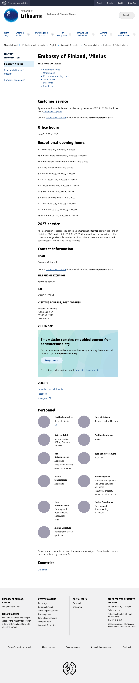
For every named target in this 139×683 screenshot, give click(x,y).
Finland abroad (11, 45)
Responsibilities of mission (13, 72)
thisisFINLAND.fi (115, 620)
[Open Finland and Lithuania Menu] (93, 34)
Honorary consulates (14, 79)
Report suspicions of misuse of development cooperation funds (122, 625)
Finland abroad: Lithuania (33, 45)
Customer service (51, 69)
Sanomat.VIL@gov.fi (52, 111)
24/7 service (49, 79)
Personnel (48, 82)
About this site (48, 647)
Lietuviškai (132, 3)
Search (130, 15)
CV (55, 424)
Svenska (110, 3)
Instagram (43, 398)
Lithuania (42, 569)
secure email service (56, 117)
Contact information (70, 45)
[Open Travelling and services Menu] (52, 34)
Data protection (73, 647)
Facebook (43, 393)
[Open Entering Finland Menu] (28, 34)
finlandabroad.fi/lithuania (50, 389)
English (52, 45)
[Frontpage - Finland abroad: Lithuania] (11, 15)
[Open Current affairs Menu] (111, 34)
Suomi (99, 3)
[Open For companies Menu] (70, 34)
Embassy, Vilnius (91, 45)
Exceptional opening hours (56, 76)
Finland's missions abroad (19, 647)
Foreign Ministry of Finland (119, 606)
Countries (48, 86)
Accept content (51, 360)
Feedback (127, 647)
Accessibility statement (101, 647)
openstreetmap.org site (87, 370)
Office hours (49, 73)
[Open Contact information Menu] (134, 34)
